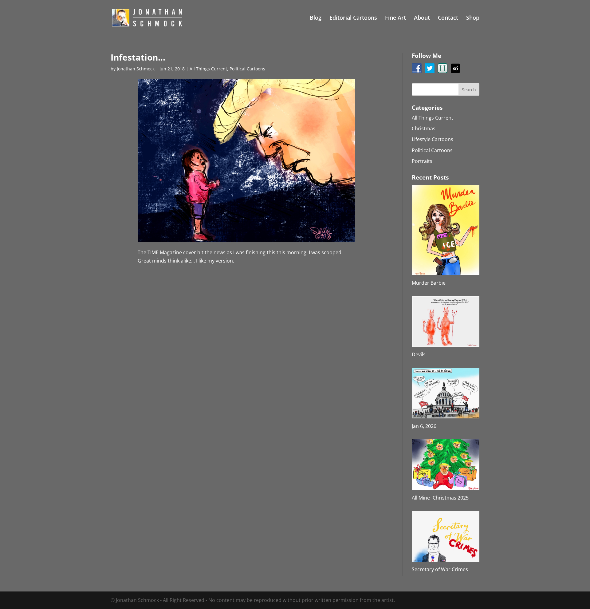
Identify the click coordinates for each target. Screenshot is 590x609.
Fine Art (395, 18)
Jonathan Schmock (136, 69)
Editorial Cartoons (353, 18)
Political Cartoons (247, 69)
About (422, 18)
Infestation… (138, 57)
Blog (315, 18)
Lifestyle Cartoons (432, 139)
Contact (448, 18)
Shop (472, 18)
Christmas (423, 128)
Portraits (422, 161)
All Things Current (208, 69)
